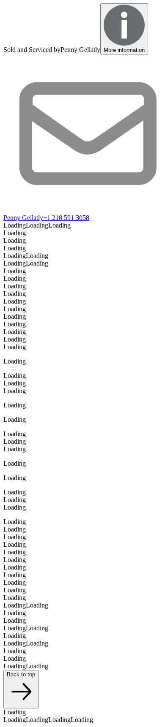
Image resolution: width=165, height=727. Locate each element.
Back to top (21, 674)
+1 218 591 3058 (66, 217)
